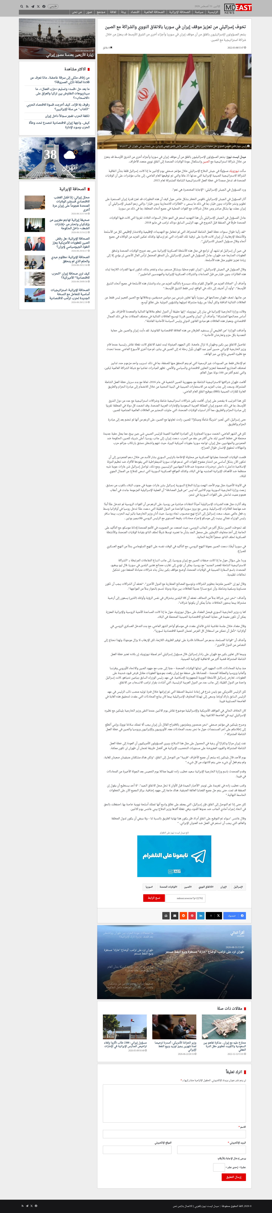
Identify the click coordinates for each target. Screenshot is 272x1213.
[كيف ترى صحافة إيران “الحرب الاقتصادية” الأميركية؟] (35, 279)
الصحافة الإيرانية (179, 12)
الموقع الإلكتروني (163, 1142)
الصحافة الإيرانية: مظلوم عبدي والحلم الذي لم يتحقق (70, 259)
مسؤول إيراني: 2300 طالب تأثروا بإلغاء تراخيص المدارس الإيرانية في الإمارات (125, 1044)
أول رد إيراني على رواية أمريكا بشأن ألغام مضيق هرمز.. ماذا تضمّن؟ (203, 952)
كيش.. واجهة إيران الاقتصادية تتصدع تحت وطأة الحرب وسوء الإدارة (59, 125)
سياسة (199, 12)
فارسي (53, 6)
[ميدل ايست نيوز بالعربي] (238, 9)
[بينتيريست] (192, 915)
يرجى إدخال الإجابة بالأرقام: (231, 1158)
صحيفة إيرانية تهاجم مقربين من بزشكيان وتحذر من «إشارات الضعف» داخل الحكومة (70, 224)
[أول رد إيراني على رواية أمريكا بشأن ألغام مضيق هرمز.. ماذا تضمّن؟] (174, 962)
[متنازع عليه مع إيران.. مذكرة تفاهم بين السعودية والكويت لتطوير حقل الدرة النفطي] (224, 1027)
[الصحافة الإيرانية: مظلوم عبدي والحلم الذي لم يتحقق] (35, 262)
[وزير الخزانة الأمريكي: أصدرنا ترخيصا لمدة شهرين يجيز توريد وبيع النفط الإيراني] (174, 1027)
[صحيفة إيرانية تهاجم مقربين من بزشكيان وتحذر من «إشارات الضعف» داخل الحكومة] (35, 225)
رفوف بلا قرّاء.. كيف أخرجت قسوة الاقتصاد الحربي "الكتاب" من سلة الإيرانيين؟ (58, 107)
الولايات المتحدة (168, 887)
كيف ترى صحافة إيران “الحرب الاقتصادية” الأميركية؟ (71, 276)
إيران (223, 887)
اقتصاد (135, 12)
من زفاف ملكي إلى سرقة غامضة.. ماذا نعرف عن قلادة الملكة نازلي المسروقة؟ (60, 80)
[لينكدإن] (200, 915)
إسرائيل (238, 887)
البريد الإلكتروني (237, 1142)
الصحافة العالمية (154, 12)
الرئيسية (213, 12)
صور (89, 12)
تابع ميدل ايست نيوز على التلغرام (174, 833)
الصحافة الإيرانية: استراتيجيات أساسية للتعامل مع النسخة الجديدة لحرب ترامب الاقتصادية (69, 294)
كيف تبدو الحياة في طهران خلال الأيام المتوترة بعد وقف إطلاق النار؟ (57, 52)
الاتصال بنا (187, 1206)
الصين (206, 161)
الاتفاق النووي (205, 887)
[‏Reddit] (183, 915)
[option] (174, 962)
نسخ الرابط (154, 898)
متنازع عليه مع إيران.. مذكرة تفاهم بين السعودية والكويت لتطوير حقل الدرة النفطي (224, 1046)
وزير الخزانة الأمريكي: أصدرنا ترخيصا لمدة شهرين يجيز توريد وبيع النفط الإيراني (175, 1046)
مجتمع (101, 12)
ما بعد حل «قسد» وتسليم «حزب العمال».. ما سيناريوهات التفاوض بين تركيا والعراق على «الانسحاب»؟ (62, 93)
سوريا (149, 887)
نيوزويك (234, 171)
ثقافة (113, 12)
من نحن (77, 12)
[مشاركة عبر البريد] (174, 915)
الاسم (242, 1127)
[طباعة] (166, 915)
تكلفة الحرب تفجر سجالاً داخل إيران (67, 116)
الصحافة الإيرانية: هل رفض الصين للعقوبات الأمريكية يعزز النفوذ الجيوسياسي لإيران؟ (71, 243)
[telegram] (174, 856)
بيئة (123, 12)
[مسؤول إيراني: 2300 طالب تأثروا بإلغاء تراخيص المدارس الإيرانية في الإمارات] (125, 1027)
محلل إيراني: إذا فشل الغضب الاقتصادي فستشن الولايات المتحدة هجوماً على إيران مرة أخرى (71, 204)
